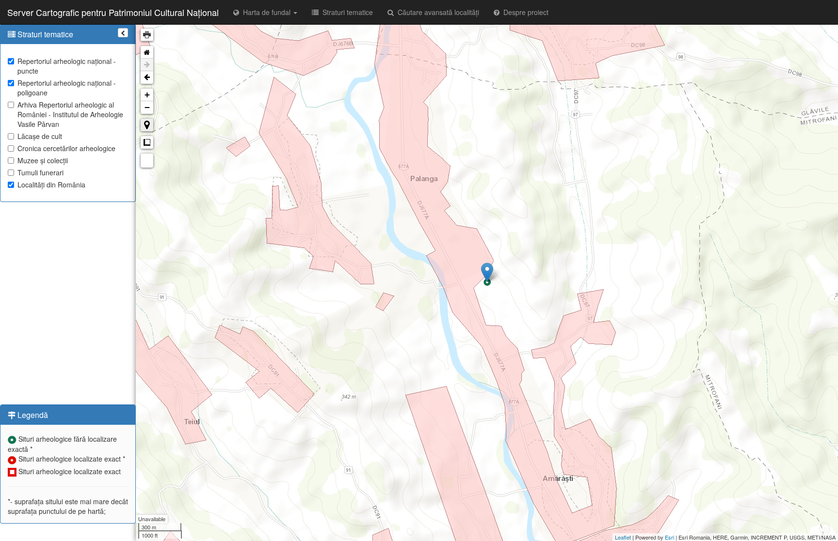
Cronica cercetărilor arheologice (66, 148)
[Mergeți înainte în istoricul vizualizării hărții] (147, 65)
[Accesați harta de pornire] (147, 52)
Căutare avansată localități (436, 12)
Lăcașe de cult (39, 136)
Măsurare (147, 142)
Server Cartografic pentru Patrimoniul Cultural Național (113, 12)
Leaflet (623, 537)
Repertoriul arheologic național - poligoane (66, 87)
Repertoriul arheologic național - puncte (66, 66)
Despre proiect (524, 12)
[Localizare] (147, 125)
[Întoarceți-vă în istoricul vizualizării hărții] (147, 77)
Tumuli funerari (40, 172)
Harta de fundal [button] (265, 12)
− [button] (147, 107)
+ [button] (147, 95)
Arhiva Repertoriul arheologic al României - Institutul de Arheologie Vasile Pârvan (70, 114)
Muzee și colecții (42, 160)
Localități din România (51, 184)
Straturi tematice (346, 12)
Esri (669, 537)
